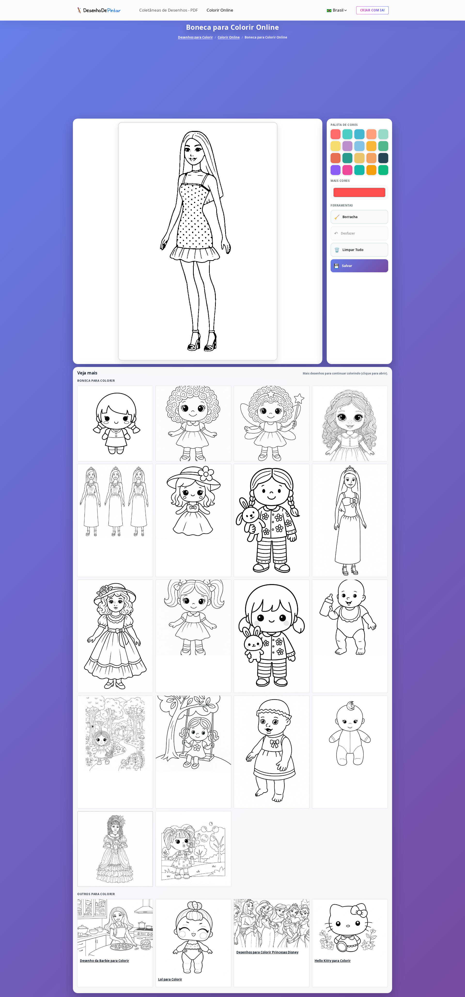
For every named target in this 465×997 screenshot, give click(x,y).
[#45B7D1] (359, 134)
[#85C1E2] (359, 146)
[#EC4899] (347, 170)
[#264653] (383, 158)
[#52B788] (383, 146)
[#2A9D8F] (347, 158)
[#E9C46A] (359, 158)
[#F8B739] (371, 146)
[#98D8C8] (383, 134)
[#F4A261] (371, 158)
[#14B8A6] (359, 170)
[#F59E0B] (371, 170)
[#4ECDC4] (347, 134)
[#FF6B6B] (336, 134)
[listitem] (115, 423)
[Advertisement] (232, 79)
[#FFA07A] (371, 134)
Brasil (338, 10)
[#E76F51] (336, 158)
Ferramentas (342, 205)
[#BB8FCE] (347, 146)
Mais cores (340, 181)
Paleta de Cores (344, 125)
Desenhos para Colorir (195, 37)
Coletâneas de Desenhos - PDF (168, 10)
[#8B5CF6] (336, 170)
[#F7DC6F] (336, 146)
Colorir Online (220, 10)
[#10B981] (383, 170)
